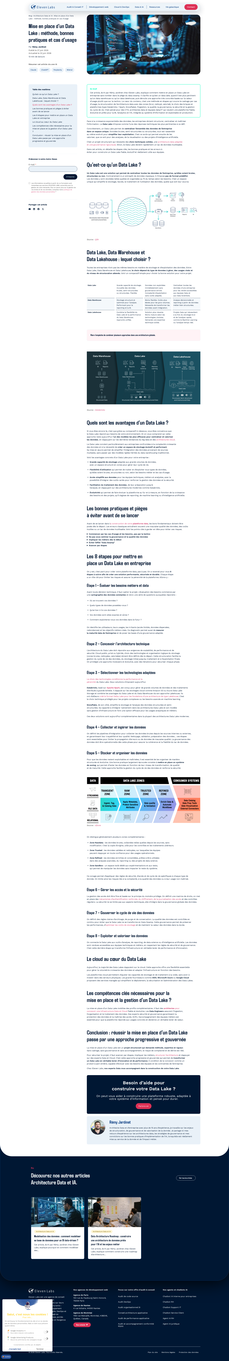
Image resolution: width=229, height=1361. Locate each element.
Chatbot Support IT (172, 1307)
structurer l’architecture (166, 1055)
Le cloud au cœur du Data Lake (47, 122)
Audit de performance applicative (133, 1318)
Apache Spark (113, 688)
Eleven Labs (34, 1297)
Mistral (69, 70)
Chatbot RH (168, 1302)
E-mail (31, 165)
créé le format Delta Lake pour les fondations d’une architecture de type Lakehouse (139, 696)
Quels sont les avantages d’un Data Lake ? (52, 105)
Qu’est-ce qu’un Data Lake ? (45, 94)
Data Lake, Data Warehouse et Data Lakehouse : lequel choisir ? (49, 99)
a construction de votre (129, 523)
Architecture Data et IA (43, 16)
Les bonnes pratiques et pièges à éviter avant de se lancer (50, 110)
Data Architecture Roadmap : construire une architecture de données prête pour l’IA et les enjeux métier (111, 1240)
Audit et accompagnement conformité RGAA (136, 1325)
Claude (33, 70)
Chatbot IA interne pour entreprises (179, 1296)
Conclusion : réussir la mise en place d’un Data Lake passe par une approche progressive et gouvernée (51, 138)
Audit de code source (128, 1296)
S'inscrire (70, 177)
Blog (30, 16)
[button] (30, 209)
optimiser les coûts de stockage (120, 925)
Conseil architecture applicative (133, 1313)
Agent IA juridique (171, 1324)
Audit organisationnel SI (129, 1307)
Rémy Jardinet (120, 1121)
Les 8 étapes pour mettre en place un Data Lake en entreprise (52, 116)
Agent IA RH (168, 1318)
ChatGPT (45, 70)
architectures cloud (165, 440)
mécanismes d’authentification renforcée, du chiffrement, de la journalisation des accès (140, 899)
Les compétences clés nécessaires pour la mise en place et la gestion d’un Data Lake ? (52, 129)
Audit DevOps (124, 1302)
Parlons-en (143, 1106)
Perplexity (58, 70)
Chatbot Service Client (173, 1313)
